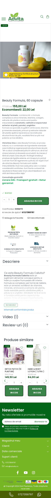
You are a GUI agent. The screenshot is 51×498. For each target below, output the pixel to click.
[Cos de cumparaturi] (47, 17)
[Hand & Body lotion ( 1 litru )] (37, 355)
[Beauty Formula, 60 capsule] (25, 60)
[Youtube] (25, 472)
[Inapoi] (49, 100)
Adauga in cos (33, 201)
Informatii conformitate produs (19, 310)
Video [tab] (10, 317)
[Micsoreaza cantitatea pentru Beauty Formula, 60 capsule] (4, 199)
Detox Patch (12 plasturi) (13, 370)
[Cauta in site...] (42, 17)
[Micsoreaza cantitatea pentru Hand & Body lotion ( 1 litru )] (30, 383)
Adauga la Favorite (13, 218)
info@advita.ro (11, 466)
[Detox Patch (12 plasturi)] (14, 355)
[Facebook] (17, 472)
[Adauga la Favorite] (21, 347)
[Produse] (3, 19)
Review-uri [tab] (15, 325)
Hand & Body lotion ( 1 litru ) (36, 370)
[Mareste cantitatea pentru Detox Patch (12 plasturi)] (21, 383)
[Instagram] (33, 472)
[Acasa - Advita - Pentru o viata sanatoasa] (21, 17)
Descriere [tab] (11, 261)
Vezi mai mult (11, 305)
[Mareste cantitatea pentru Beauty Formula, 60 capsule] (14, 199)
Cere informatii (37, 218)
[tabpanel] (25, 60)
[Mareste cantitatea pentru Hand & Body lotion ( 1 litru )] (44, 383)
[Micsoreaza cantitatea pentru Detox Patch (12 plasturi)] (7, 383)
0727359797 (10, 462)
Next (49, 63)
